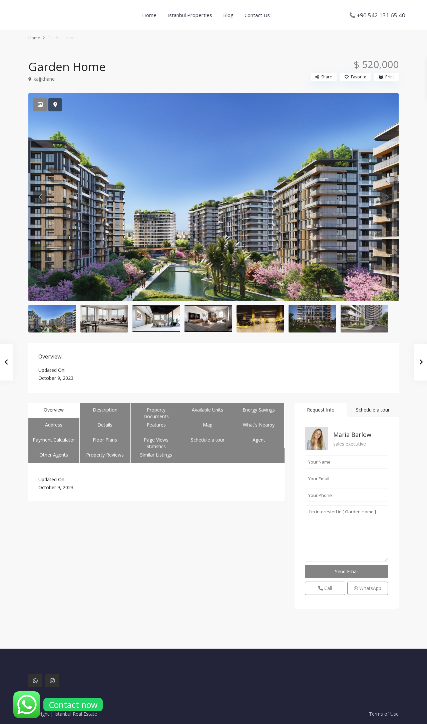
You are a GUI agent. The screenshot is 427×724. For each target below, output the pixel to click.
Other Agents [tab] (53, 455)
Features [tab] (156, 425)
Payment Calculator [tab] (54, 440)
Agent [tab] (259, 440)
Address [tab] (53, 425)
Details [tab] (104, 425)
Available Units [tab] (207, 410)
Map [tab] (207, 425)
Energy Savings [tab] (259, 410)
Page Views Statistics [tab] (156, 442)
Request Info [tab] (321, 410)
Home (149, 15)
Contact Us (257, 15)
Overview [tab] (54, 410)
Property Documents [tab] (156, 412)
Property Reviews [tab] (105, 455)
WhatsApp (369, 588)
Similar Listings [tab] (156, 455)
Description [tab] (105, 410)
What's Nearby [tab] (259, 425)
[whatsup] (35, 680)
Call (327, 588)
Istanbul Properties (189, 15)
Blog (228, 15)
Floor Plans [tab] (105, 440)
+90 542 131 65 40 (381, 15)
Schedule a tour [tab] (208, 440)
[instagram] (52, 680)
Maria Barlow (352, 435)
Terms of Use (384, 714)
